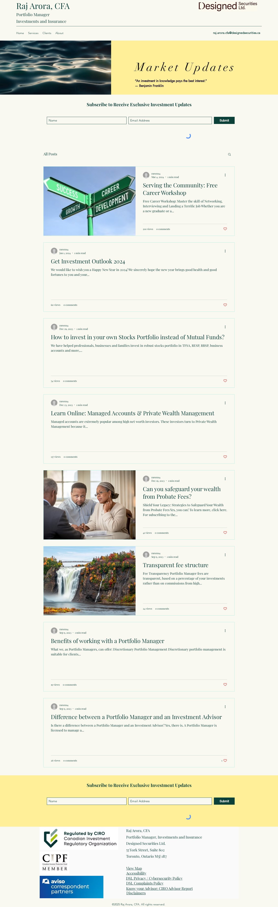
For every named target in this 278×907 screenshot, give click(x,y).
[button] (33, 33)
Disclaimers (136, 892)
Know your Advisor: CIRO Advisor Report (159, 888)
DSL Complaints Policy (144, 883)
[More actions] (226, 175)
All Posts (50, 153)
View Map (134, 868)
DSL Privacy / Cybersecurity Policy (154, 878)
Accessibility (136, 873)
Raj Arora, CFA (43, 5)
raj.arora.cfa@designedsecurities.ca (236, 33)
